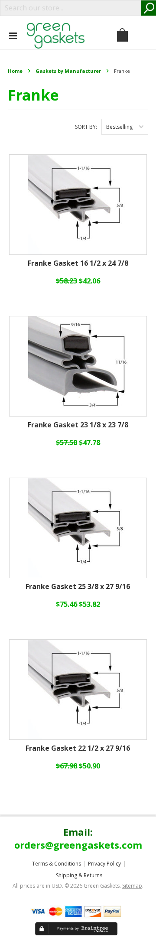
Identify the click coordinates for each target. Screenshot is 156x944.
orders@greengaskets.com (78, 844)
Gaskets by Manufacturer (68, 71)
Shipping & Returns (79, 875)
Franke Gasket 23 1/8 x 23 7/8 (78, 425)
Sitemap (132, 885)
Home (15, 71)
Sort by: (86, 126)
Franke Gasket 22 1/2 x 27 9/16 (78, 748)
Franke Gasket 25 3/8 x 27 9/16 (78, 587)
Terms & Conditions (56, 863)
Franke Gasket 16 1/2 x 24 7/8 (78, 263)
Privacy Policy (104, 863)
